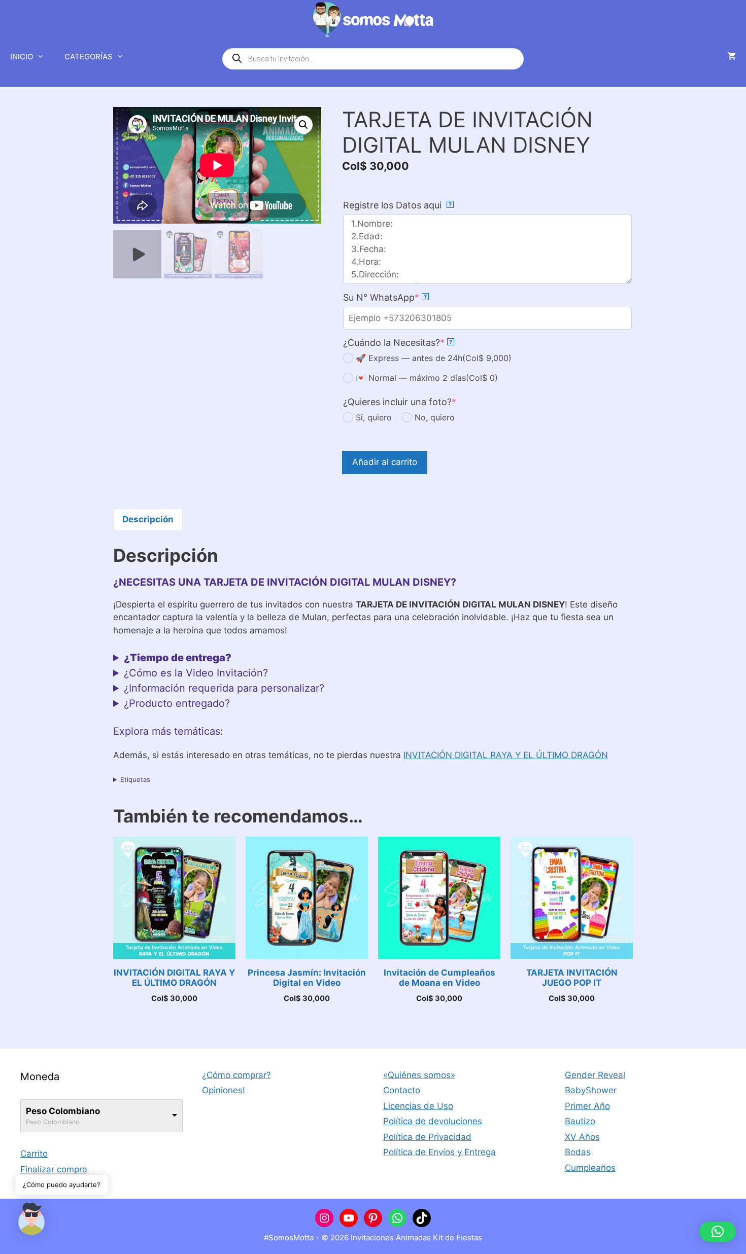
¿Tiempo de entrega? (177, 658)
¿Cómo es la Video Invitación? (196, 673)
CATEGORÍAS (88, 56)
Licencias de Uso (418, 1106)
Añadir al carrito (384, 462)
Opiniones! (223, 1090)
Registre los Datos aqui (397, 205)
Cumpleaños (590, 1168)
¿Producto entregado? (177, 703)
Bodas (578, 1152)
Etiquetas (135, 779)
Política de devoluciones (432, 1121)
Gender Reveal (595, 1075)
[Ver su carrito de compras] (731, 57)
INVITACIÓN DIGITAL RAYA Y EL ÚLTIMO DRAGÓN (505, 755)
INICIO (21, 56)
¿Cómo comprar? (236, 1075)
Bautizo (580, 1121)
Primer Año (587, 1106)
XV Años (582, 1137)
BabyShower (591, 1090)
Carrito (34, 1154)
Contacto (401, 1090)
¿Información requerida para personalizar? (224, 688)
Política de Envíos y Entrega (439, 1152)
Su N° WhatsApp (385, 297)
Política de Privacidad (427, 1137)
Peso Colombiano (63, 1111)
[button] (303, 125)
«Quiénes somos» (419, 1075)
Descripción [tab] (148, 519)
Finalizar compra (53, 1169)
